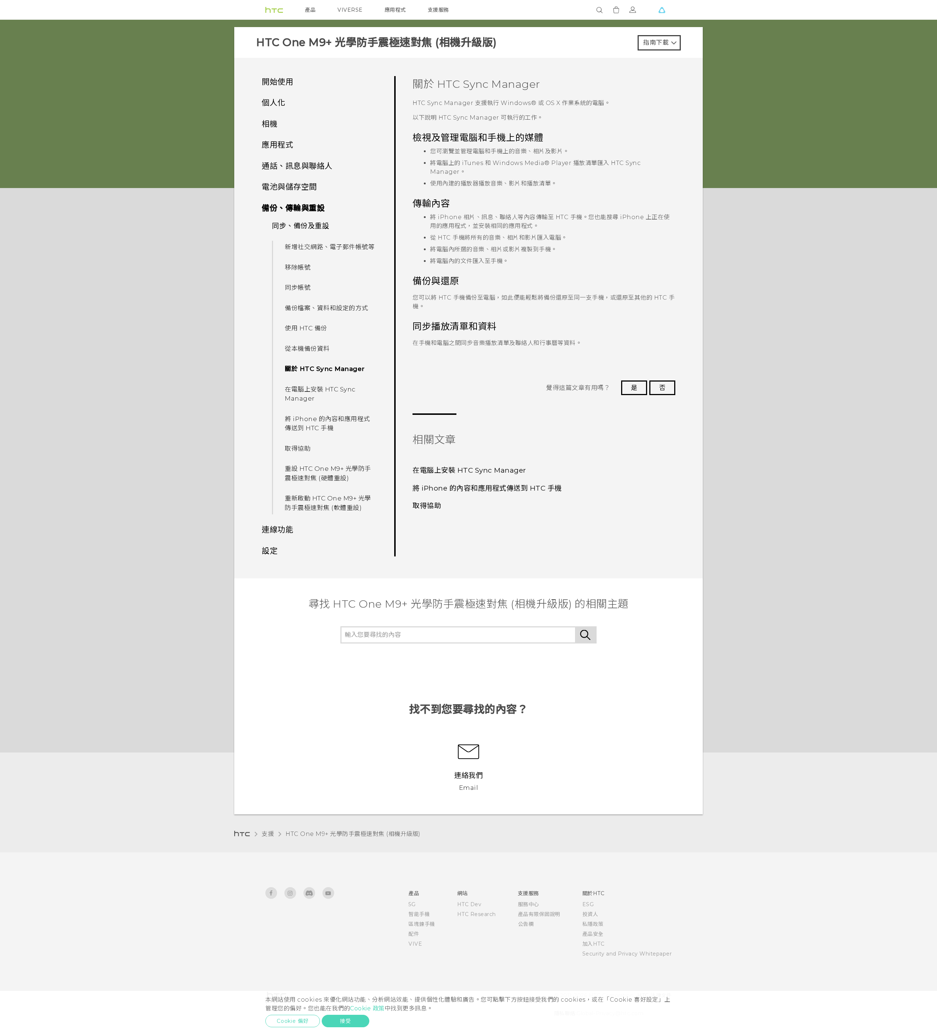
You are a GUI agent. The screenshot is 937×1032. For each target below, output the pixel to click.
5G (411, 904)
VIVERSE (350, 10)
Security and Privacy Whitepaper (627, 953)
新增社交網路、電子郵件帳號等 (329, 247)
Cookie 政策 (367, 1008)
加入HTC (593, 944)
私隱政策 (593, 924)
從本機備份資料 (307, 348)
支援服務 (438, 10)
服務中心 (528, 904)
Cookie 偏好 (293, 1021)
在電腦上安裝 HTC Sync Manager (320, 394)
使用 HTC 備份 (306, 328)
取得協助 (297, 448)
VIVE (415, 944)
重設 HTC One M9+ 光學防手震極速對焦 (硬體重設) (328, 473)
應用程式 (395, 10)
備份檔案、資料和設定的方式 (326, 308)
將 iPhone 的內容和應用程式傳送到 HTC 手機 (327, 423)
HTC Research (476, 914)
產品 (310, 10)
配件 (413, 934)
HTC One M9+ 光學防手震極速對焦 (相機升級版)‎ (353, 833)
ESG (588, 904)
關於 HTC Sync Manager (325, 368)
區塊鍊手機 (421, 924)
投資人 (590, 914)
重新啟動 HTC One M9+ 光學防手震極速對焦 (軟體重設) (328, 503)
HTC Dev (469, 904)
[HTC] (274, 9)
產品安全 (593, 934)
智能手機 (419, 914)
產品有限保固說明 (539, 914)
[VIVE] (662, 10)
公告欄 (526, 924)
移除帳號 (297, 267)
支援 (268, 833)
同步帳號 (297, 287)
